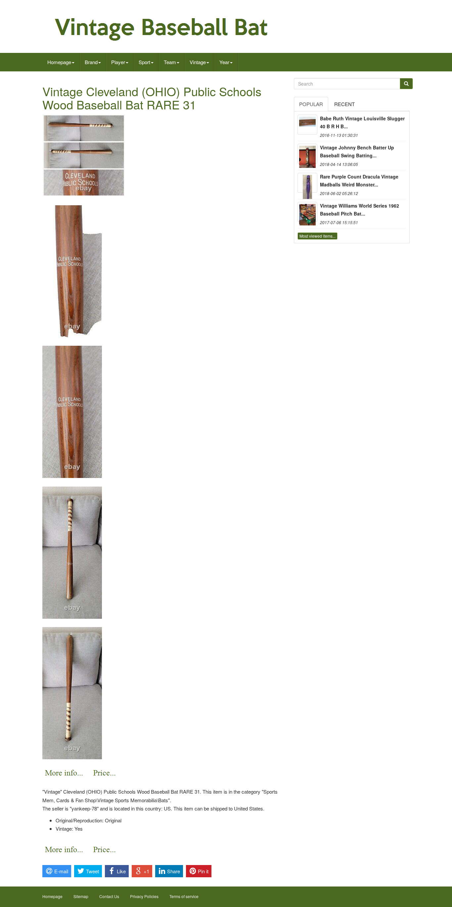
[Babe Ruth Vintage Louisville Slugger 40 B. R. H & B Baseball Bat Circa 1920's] (307, 125)
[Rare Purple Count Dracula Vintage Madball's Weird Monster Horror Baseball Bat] (307, 183)
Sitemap (80, 896)
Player (118, 62)
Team (170, 62)
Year (224, 62)
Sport (144, 62)
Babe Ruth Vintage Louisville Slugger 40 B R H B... (362, 122)
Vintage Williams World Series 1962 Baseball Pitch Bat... (359, 209)
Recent (344, 103)
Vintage (198, 62)
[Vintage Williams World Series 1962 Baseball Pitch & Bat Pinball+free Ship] (307, 212)
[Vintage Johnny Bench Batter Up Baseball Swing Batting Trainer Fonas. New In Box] (307, 154)
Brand (91, 62)
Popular (311, 103)
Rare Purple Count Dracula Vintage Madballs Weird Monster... (359, 180)
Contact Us (109, 896)
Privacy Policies (144, 896)
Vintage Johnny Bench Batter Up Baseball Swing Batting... (357, 151)
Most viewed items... (317, 236)
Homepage (59, 62)
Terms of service (184, 896)
